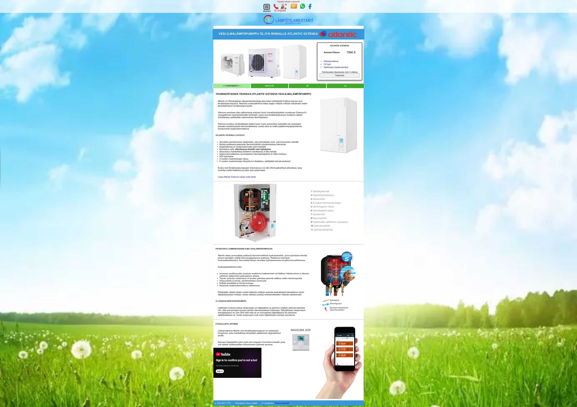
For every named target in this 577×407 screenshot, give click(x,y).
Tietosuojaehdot (282, 403)
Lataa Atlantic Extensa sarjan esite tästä (237, 177)
